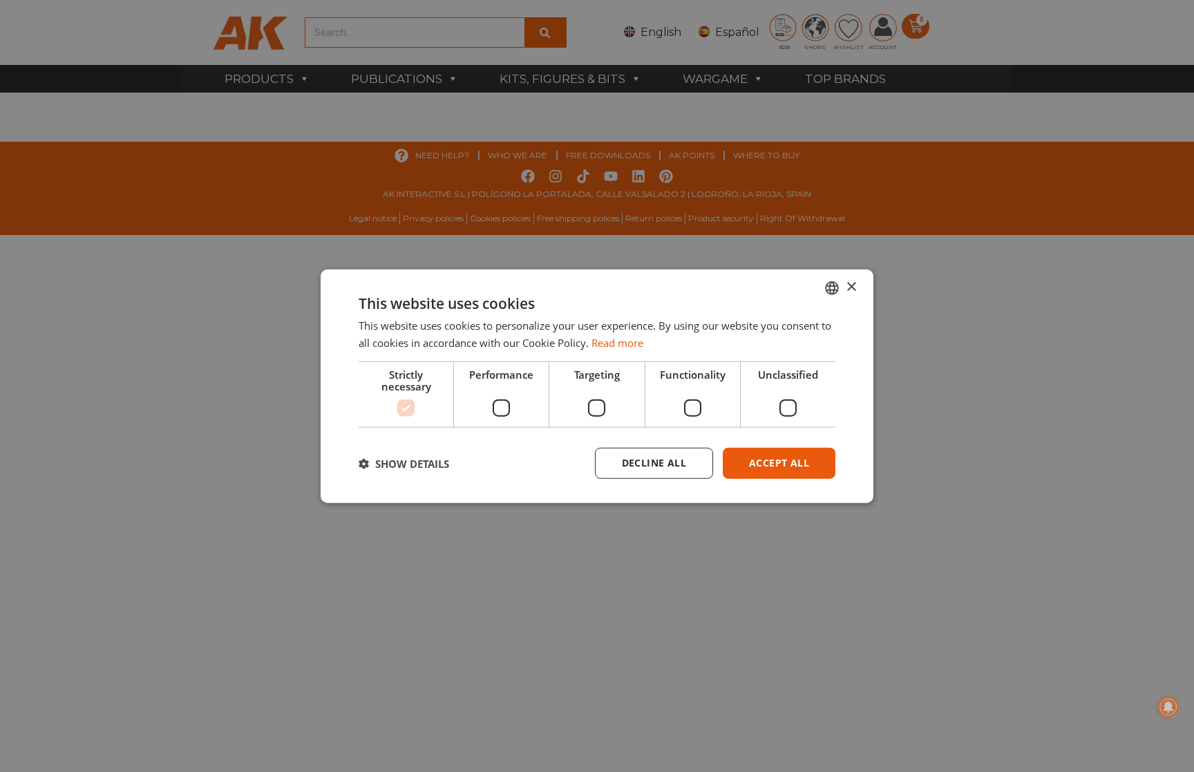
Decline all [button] (654, 462)
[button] (404, 463)
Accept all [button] (779, 462)
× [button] (851, 287)
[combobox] (832, 287)
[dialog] (597, 386)
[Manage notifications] (1168, 707)
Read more (617, 342)
